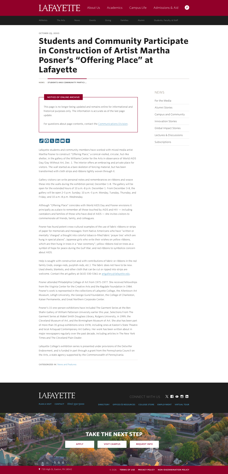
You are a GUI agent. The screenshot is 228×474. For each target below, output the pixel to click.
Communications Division (113, 123)
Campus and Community (170, 114)
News (77, 20)
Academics (114, 7)
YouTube (177, 396)
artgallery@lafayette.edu (116, 273)
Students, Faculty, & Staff (166, 20)
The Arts (61, 20)
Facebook (172, 396)
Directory (104, 404)
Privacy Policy (146, 469)
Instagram (182, 396)
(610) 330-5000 (75, 404)
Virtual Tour (182, 404)
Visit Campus (112, 443)
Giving (108, 20)
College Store (146, 404)
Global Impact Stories (168, 128)
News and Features (66, 364)
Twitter (167, 396)
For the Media (163, 100)
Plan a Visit (45, 404)
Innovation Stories (166, 121)
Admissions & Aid (165, 7)
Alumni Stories (163, 107)
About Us (93, 7)
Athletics (43, 20)
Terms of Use (127, 469)
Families (124, 20)
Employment (164, 404)
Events (92, 20)
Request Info (144, 443)
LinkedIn (187, 396)
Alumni (141, 20)
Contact (59, 404)
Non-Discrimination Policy (173, 469)
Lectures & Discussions (169, 135)
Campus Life (138, 7)
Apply (79, 443)
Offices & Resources (124, 404)
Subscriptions (163, 142)
